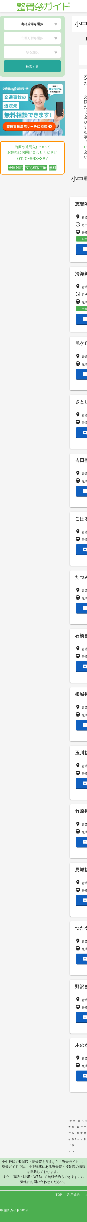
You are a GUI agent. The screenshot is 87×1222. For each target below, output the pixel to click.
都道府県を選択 (32, 24)
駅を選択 (32, 52)
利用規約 (73, 1194)
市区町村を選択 (32, 38)
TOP (59, 1194)
